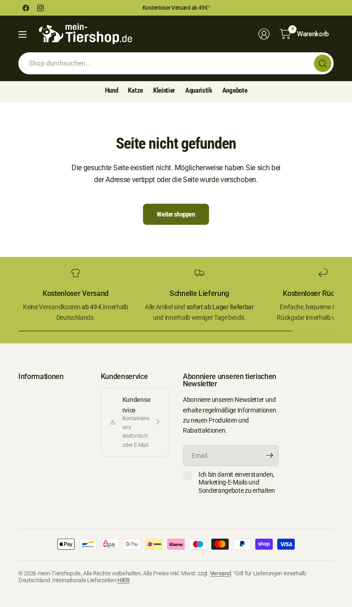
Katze (135, 90)
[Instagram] (40, 7)
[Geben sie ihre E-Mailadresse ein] (269, 455)
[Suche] (322, 63)
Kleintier (164, 90)
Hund (111, 90)
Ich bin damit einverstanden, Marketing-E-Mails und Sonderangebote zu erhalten (236, 482)
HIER (123, 580)
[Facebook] (25, 7)
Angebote (234, 90)
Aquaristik (198, 90)
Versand (220, 573)
